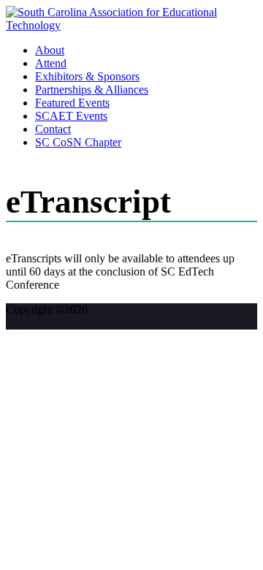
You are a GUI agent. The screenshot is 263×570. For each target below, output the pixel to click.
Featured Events (72, 102)
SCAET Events (71, 116)
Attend (50, 63)
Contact (53, 129)
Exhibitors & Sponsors (87, 76)
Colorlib (142, 322)
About (49, 50)
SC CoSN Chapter (78, 142)
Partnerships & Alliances (91, 89)
